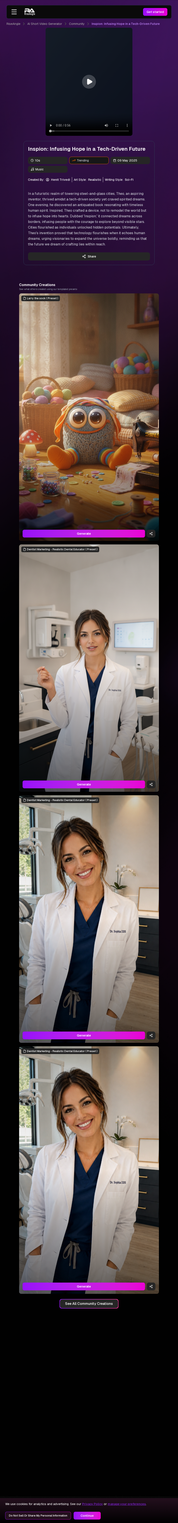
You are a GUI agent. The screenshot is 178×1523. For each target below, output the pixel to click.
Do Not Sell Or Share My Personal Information (38, 1515)
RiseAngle (13, 24)
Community (77, 24)
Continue (87, 1516)
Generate (84, 534)
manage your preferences (127, 1504)
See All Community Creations (89, 1303)
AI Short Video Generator (44, 24)
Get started (155, 12)
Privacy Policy (92, 1504)
